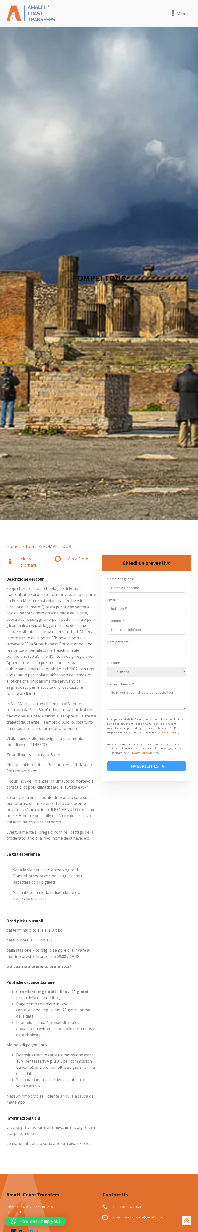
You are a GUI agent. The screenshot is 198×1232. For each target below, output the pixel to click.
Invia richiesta (146, 766)
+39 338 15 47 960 (127, 1207)
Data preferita (118, 642)
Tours (30, 546)
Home (12, 546)
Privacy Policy (170, 732)
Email (111, 600)
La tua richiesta (119, 684)
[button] (35, 1221)
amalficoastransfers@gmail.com (137, 1217)
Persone (113, 662)
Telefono (114, 621)
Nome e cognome (121, 579)
